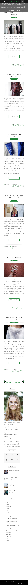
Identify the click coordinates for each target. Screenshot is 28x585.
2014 (6, 540)
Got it (18, 10)
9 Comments (14, 62)
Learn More (12, 10)
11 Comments (14, 122)
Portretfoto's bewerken (14, 470)
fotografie (14, 139)
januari (7, 536)
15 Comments (14, 369)
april (7, 514)
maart (7, 532)
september (8, 506)
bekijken (14, 260)
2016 (6, 502)
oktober (8, 504)
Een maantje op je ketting (12, 530)
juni (7, 510)
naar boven (21, 583)
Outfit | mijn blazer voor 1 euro (13, 525)
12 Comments (14, 246)
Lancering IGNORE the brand (13, 516)
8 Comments (14, 184)
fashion (14, 17)
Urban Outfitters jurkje (11, 518)
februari (8, 534)
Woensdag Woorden (14, 257)
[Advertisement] (13, 552)
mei (7, 512)
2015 (6, 538)
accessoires (14, 322)
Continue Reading (14, 56)
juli (7, 508)
